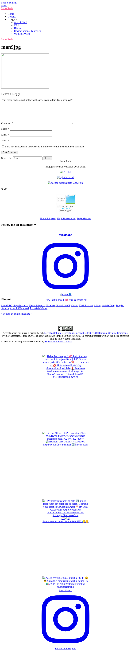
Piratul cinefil (63, 305)
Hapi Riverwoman (66, 218)
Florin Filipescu (48, 218)
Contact (11, 16)
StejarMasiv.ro (84, 218)
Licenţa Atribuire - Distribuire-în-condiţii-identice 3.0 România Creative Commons (85, 333)
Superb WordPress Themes (58, 341)
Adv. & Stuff (20, 22)
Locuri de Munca (38, 308)
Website (5, 140)
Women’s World (22, 33)
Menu (4, 5)
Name (5, 128)
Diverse (18, 28)
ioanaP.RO (6, 305)
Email (5, 134)
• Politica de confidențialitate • (16, 313)
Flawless (50, 305)
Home (11, 13)
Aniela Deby (108, 305)
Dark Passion (86, 305)
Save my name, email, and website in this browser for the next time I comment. (45, 146)
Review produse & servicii (27, 31)
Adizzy (97, 305)
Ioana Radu (7, 8)
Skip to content (8, 2)
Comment (7, 123)
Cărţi (16, 25)
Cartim (74, 305)
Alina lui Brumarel (19, 308)
